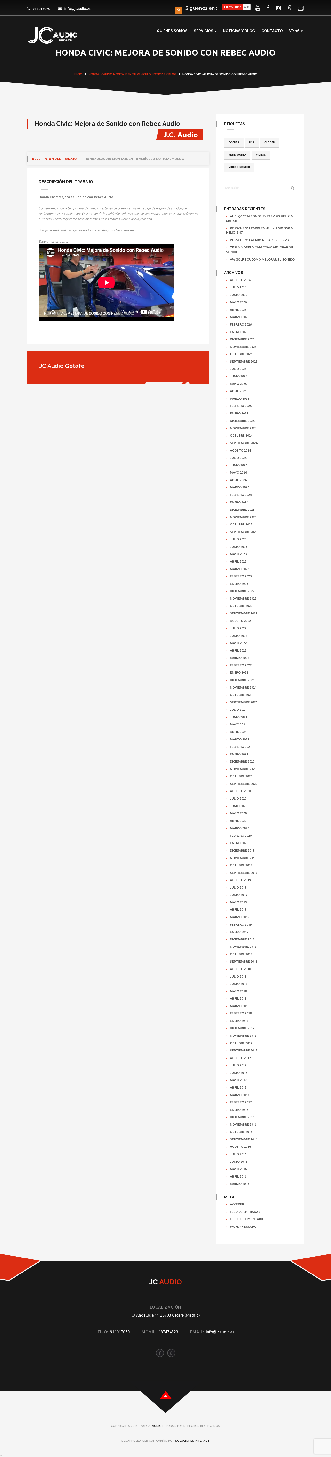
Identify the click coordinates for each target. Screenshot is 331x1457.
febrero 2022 (241, 665)
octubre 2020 (241, 776)
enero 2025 (239, 413)
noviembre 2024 (243, 428)
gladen (269, 142)
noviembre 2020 (243, 769)
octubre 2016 (241, 1131)
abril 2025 (238, 391)
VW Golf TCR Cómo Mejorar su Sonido (262, 259)
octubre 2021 (241, 694)
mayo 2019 (238, 902)
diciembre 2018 (242, 939)
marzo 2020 (239, 828)
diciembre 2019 (242, 850)
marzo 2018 (239, 1006)
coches (234, 142)
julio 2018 (238, 976)
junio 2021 (238, 717)
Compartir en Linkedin (69, 335)
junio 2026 (238, 294)
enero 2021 (239, 754)
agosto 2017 (240, 1057)
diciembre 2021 (242, 680)
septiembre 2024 (243, 443)
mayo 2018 (238, 991)
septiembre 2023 (243, 531)
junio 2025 (238, 376)
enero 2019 (239, 931)
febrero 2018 (241, 1013)
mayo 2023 (238, 554)
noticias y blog (164, 74)
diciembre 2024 (242, 420)
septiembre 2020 (243, 783)
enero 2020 (239, 842)
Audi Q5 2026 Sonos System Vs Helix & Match (259, 219)
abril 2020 (238, 820)
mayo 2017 (238, 1080)
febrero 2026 (241, 324)
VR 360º (296, 31)
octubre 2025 (241, 354)
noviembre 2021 (243, 687)
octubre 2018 (241, 954)
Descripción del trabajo (54, 158)
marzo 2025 (239, 398)
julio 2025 (238, 368)
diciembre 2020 (242, 761)
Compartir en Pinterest (81, 335)
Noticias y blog (239, 31)
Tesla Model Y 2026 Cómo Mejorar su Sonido (259, 250)
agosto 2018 (240, 969)
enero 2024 (239, 502)
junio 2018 (238, 983)
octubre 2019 (241, 865)
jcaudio (106, 74)
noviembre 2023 (243, 517)
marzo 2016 (239, 1183)
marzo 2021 (239, 739)
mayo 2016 (238, 1168)
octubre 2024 (241, 435)
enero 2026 (239, 332)
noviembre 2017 (243, 1035)
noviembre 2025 (243, 346)
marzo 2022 (239, 657)
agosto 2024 (240, 450)
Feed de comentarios (248, 1219)
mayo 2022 (238, 643)
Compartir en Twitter (56, 335)
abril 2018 (238, 998)
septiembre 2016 (243, 1139)
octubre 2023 (241, 524)
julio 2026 (238, 287)
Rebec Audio (237, 154)
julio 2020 (238, 798)
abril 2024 (238, 480)
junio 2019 (238, 894)
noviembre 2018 (243, 946)
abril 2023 (238, 561)
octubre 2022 (241, 605)
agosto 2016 (240, 1146)
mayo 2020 (238, 813)
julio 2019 (238, 887)
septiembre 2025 (243, 361)
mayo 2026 (238, 302)
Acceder (237, 1204)
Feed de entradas (245, 1211)
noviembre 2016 (243, 1124)
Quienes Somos (172, 31)
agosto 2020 (240, 791)
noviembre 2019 (243, 858)
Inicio (78, 74)
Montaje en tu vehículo (132, 74)
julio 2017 (238, 1065)
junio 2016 (238, 1161)
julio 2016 (238, 1154)
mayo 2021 (238, 724)
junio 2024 (238, 465)
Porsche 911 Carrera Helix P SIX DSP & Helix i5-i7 (259, 230)
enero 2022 (239, 672)
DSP (251, 142)
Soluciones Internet (192, 1440)
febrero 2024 (241, 494)
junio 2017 (238, 1072)
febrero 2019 (241, 924)
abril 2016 (238, 1176)
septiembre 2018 (243, 961)
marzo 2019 (239, 917)
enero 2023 (239, 583)
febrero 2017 (241, 1102)
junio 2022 (238, 635)
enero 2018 (239, 1020)
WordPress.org (243, 1226)
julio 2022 (238, 628)
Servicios (204, 31)
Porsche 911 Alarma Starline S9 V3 (259, 240)
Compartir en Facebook (44, 335)
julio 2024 (238, 457)
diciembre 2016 (242, 1117)
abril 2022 (238, 650)
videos (261, 154)
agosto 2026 (240, 280)
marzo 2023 (239, 569)
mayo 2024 (238, 472)
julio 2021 (238, 709)
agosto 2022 (240, 620)
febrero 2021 (241, 746)
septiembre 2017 (243, 1050)
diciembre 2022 (242, 591)
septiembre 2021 (243, 702)
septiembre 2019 (243, 872)
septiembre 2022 (243, 613)
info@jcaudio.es (77, 9)
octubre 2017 (241, 1043)
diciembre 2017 (242, 1028)
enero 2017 (239, 1109)
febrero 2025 (241, 405)
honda (94, 74)
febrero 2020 (241, 835)
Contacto (272, 31)
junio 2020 (238, 806)
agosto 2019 (240, 880)
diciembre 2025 (242, 339)
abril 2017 (238, 1087)
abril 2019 (238, 909)
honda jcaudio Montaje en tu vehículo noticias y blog (134, 158)
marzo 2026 (239, 316)
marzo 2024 (239, 487)
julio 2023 (238, 539)
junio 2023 (238, 546)
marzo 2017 (239, 1095)
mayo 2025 (238, 383)
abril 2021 (238, 731)
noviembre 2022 (243, 598)
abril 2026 (238, 309)
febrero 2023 (241, 576)
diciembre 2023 (242, 509)
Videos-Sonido (239, 167)
